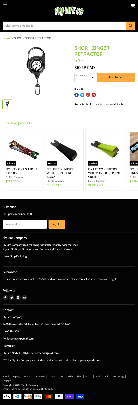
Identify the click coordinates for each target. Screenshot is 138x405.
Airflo (106, 376)
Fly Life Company (11, 376)
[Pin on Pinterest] (94, 95)
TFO (62, 376)
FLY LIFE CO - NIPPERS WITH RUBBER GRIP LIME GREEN (104, 173)
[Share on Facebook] (76, 95)
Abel (97, 376)
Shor (81, 60)
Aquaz (88, 376)
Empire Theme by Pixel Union (17, 388)
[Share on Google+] (88, 95)
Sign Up (56, 224)
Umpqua (7, 380)
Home (6, 38)
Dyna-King (118, 376)
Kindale (27, 376)
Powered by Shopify (43, 388)
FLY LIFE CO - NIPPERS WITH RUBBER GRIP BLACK (61, 173)
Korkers (52, 376)
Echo (70, 376)
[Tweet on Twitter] (82, 95)
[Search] (130, 26)
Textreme (40, 376)
